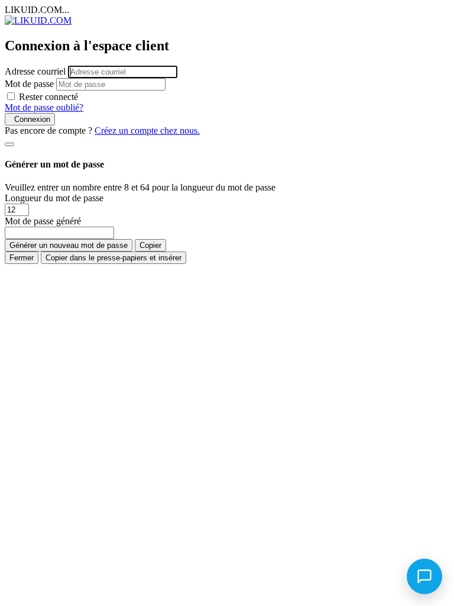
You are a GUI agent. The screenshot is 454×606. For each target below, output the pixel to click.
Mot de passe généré (43, 221)
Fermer (21, 257)
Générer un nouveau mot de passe (68, 245)
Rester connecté (48, 97)
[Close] (9, 144)
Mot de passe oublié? (44, 107)
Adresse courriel (35, 71)
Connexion (29, 119)
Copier (150, 245)
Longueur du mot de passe (54, 198)
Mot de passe (29, 84)
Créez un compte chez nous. (147, 130)
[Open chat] (424, 576)
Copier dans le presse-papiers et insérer (113, 257)
